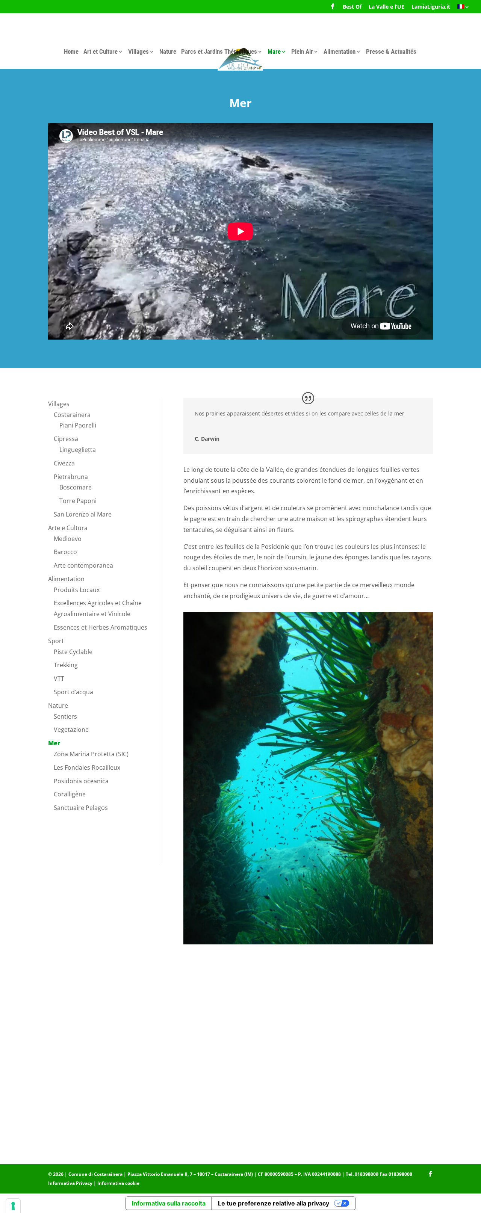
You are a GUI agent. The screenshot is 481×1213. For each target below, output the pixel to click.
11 (334, 929)
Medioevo (68, 539)
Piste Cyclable (73, 652)
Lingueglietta (77, 450)
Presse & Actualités (391, 51)
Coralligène (70, 794)
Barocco (65, 552)
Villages (138, 51)
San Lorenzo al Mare (83, 514)
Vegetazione (71, 729)
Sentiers (65, 716)
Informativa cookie (118, 1183)
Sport (56, 641)
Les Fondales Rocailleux (87, 767)
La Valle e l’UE (386, 7)
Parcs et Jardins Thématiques (219, 51)
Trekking (66, 665)
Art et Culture (100, 51)
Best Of (352, 7)
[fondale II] (308, 942)
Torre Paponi (78, 501)
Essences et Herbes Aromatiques (100, 627)
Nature (167, 51)
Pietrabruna (71, 477)
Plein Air (302, 51)
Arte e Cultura (68, 528)
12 (340, 929)
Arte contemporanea (83, 565)
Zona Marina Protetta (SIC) (91, 754)
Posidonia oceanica (81, 781)
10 (327, 929)
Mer (54, 743)
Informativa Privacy (70, 1183)
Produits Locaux (77, 590)
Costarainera (72, 415)
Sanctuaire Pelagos (81, 808)
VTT (59, 678)
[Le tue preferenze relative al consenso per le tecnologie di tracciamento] (13, 1206)
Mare (274, 51)
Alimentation (339, 51)
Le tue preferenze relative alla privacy (273, 1203)
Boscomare (75, 487)
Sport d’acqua (73, 692)
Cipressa (66, 439)
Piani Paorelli (77, 425)
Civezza (64, 463)
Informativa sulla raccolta (169, 1203)
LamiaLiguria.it (430, 7)
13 (346, 929)
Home (71, 51)
